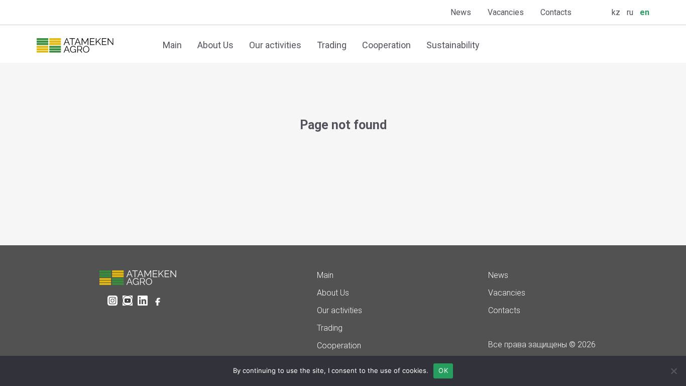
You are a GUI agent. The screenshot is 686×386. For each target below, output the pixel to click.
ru (630, 12)
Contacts (555, 12)
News (460, 12)
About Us (215, 45)
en (644, 12)
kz (616, 12)
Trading (332, 45)
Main (172, 45)
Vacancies (506, 12)
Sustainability (453, 45)
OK (443, 370)
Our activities (275, 45)
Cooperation (386, 45)
